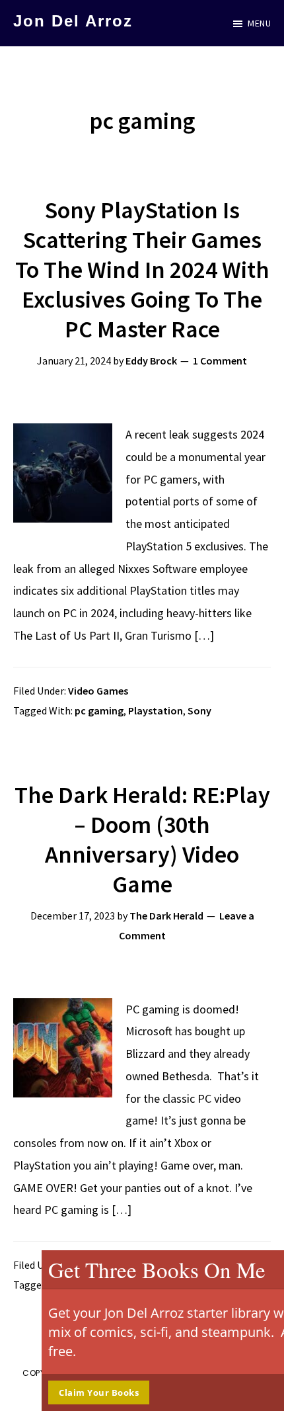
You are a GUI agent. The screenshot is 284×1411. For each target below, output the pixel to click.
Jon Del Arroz (73, 21)
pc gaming (99, 710)
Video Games (98, 690)
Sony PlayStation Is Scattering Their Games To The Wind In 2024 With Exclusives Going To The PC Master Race (142, 269)
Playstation (155, 710)
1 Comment (220, 360)
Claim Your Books (64, 1392)
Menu (259, 23)
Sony (199, 710)
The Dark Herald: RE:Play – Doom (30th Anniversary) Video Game (142, 839)
